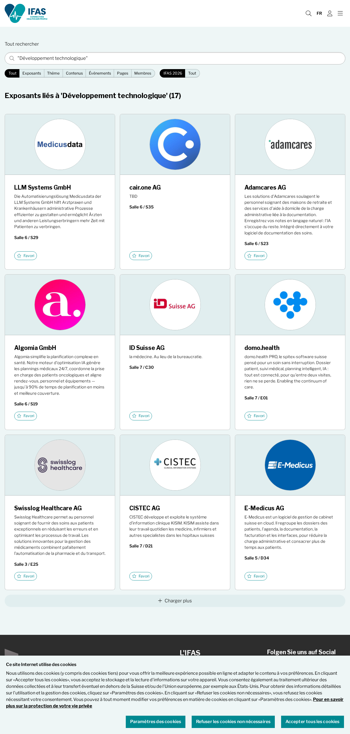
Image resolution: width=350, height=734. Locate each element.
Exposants (31, 73)
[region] (175, 695)
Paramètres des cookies (155, 721)
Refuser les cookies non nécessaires (233, 721)
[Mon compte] (330, 13)
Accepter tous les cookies (312, 721)
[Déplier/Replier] (340, 13)
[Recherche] (308, 13)
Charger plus (178, 600)
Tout (12, 73)
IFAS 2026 (173, 73)
